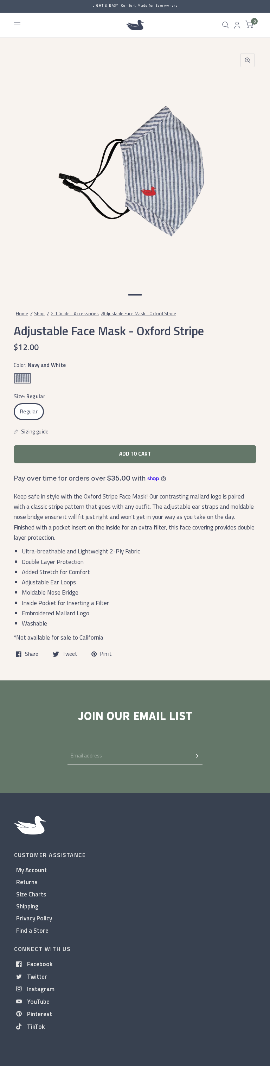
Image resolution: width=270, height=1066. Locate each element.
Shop (39, 313)
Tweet (70, 654)
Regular (29, 411)
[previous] (22, 165)
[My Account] (237, 25)
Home (22, 313)
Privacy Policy (34, 918)
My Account (31, 870)
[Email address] (195, 756)
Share (31, 654)
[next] (247, 165)
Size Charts (31, 894)
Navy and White (22, 378)
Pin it (106, 654)
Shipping (27, 906)
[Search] (225, 25)
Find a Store (32, 930)
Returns (27, 882)
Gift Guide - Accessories (75, 313)
